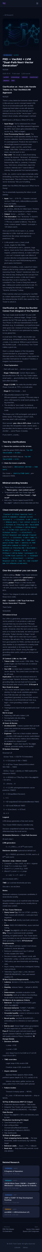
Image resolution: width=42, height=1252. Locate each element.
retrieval (24, 77)
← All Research (8, 15)
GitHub (25, 1247)
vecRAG (6, 77)
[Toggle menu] (37, 3)
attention (6, 80)
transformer (34, 77)
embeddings (15, 77)
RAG (13, 80)
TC (4, 3)
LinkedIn (17, 1247)
